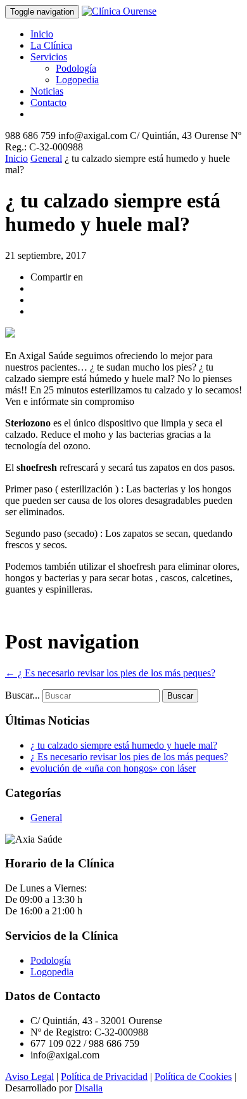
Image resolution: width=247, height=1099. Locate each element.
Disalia (89, 1088)
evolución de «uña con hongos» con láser (113, 768)
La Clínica (51, 45)
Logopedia (77, 79)
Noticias (46, 91)
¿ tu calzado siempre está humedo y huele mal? (123, 745)
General (46, 158)
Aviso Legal (29, 1076)
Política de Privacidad (104, 1076)
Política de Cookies (193, 1076)
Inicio (41, 34)
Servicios (48, 56)
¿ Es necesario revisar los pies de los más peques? (110, 673)
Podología (76, 68)
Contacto (48, 102)
